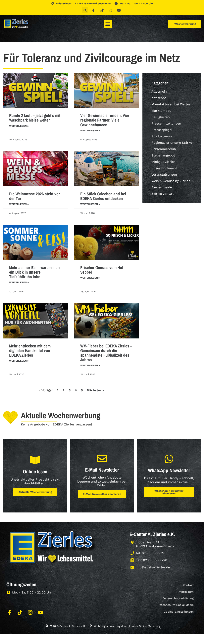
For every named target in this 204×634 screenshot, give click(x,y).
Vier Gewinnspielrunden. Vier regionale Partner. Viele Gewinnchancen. (104, 120)
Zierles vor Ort (162, 194)
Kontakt (188, 585)
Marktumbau (161, 111)
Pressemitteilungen (166, 123)
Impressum (186, 591)
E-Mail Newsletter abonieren (102, 494)
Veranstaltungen (164, 174)
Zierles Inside (161, 187)
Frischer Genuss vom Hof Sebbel (101, 270)
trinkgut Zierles (163, 162)
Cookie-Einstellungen (179, 611)
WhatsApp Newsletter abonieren (168, 492)
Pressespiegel (161, 130)
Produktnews (161, 136)
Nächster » (95, 390)
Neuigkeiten (160, 117)
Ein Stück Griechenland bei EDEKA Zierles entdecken (103, 196)
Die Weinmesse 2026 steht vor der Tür (34, 196)
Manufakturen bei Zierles (170, 104)
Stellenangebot (163, 155)
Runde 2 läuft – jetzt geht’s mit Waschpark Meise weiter (34, 118)
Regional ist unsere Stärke (171, 142)
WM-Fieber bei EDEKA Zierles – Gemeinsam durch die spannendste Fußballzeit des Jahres (106, 353)
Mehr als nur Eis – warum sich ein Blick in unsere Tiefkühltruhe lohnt (34, 272)
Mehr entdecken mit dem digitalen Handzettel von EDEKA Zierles (30, 350)
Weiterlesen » (19, 126)
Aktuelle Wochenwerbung (35, 492)
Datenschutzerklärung (178, 598)
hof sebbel (159, 98)
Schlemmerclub (163, 149)
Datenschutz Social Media (176, 604)
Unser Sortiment (164, 168)
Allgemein (159, 91)
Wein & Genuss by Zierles (170, 181)
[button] (85, 10)
